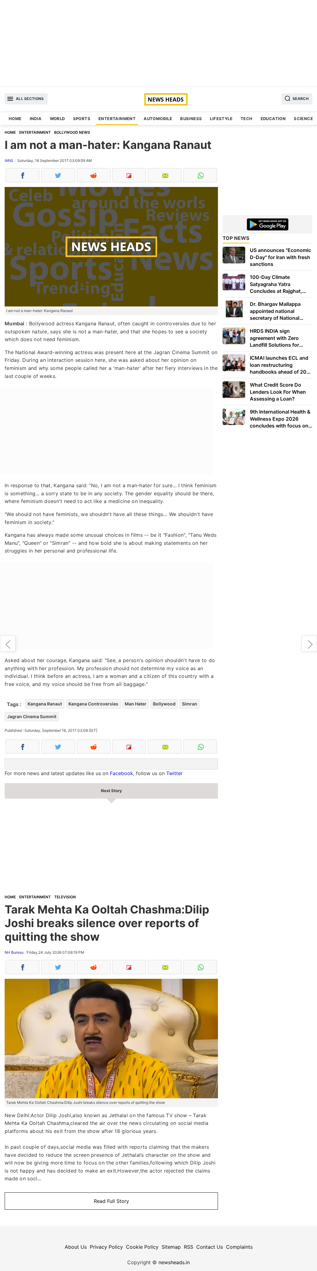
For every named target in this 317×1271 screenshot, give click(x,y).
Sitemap (171, 1247)
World (57, 118)
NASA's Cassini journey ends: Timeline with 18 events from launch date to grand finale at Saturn (309, 644)
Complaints (239, 1247)
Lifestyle (221, 118)
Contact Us (209, 1247)
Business (191, 118)
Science (303, 118)
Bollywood (164, 703)
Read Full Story (111, 1201)
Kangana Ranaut (45, 703)
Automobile (158, 118)
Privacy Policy (106, 1247)
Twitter (174, 773)
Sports (81, 118)
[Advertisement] (158, 43)
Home (15, 118)
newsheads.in (174, 1262)
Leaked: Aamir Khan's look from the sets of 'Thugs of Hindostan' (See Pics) (7, 644)
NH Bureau (14, 952)
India (36, 118)
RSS (188, 1247)
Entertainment (117, 118)
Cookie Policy (142, 1247)
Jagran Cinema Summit (31, 716)
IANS (9, 160)
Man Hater (135, 703)
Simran (189, 703)
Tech (247, 118)
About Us (76, 1247)
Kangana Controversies (93, 703)
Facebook (121, 773)
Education (273, 118)
